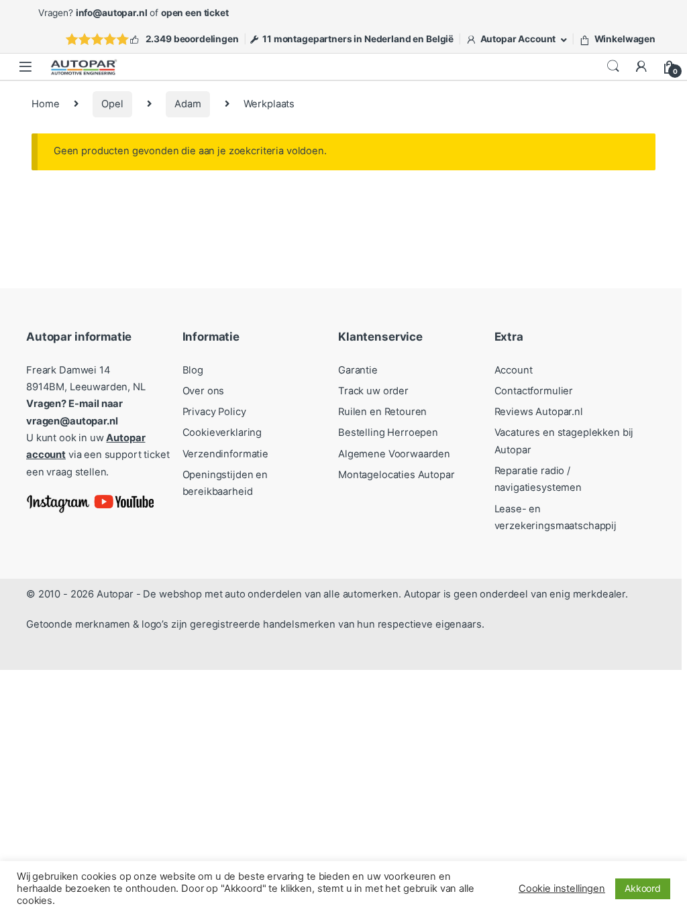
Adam (187, 104)
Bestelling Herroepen (388, 432)
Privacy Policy (214, 412)
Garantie (358, 370)
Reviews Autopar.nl (538, 412)
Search (613, 66)
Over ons (203, 391)
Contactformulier (534, 391)
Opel (112, 104)
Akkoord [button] (643, 888)
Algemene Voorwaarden (394, 454)
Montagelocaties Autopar (396, 475)
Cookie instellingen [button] (562, 888)
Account (513, 370)
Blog (192, 370)
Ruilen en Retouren (382, 412)
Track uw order (373, 391)
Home (45, 104)
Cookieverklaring (222, 432)
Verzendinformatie (225, 454)
